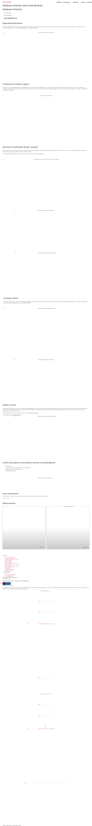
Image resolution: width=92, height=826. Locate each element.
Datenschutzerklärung (9, 580)
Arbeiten (59, 2)
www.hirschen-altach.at (33, 413)
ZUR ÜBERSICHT (11, 18)
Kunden (83, 2)
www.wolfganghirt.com (16, 415)
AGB (3, 580)
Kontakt (89, 2)
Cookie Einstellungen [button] (24, 580)
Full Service (7, 13)
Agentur (75, 2)
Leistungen (66, 2)
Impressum (17, 580)
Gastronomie (8, 15)
